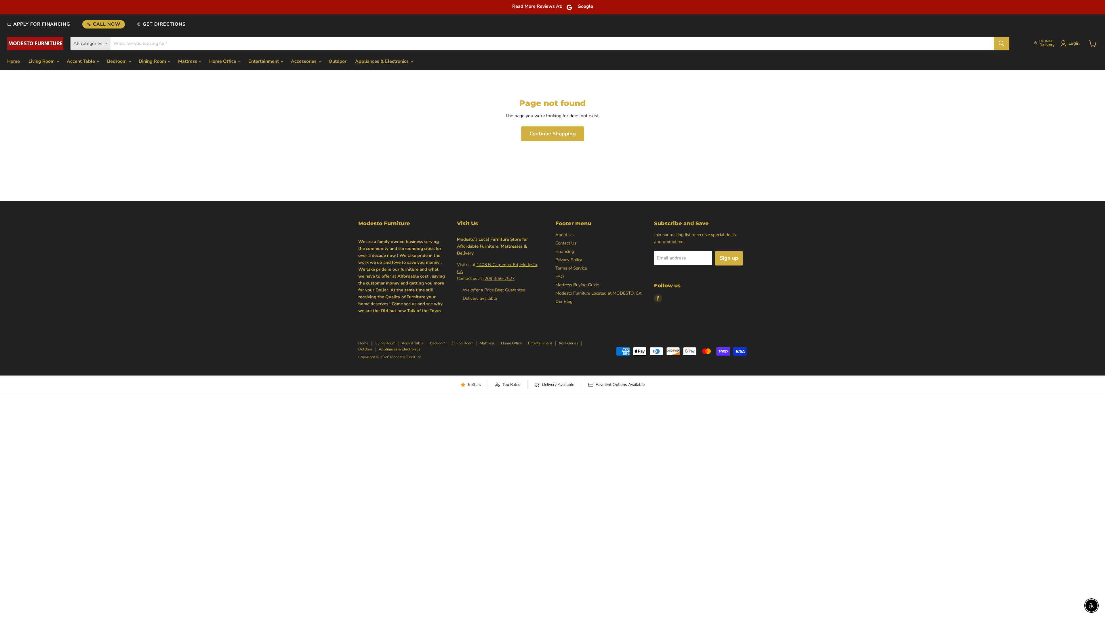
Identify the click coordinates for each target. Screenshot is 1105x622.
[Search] (1001, 43)
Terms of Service (571, 268)
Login (1074, 43)
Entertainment (264, 61)
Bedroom (117, 61)
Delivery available (480, 298)
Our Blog (564, 301)
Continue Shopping (552, 133)
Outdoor (337, 61)
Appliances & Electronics (382, 61)
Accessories (304, 61)
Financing (564, 251)
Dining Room (153, 61)
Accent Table (81, 61)
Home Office (223, 61)
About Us (564, 235)
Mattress (188, 61)
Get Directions (164, 24)
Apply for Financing (41, 24)
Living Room (42, 61)
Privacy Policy (568, 260)
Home (13, 61)
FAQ (559, 276)
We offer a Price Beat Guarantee (494, 290)
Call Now (107, 24)
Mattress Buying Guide (577, 285)
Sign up (729, 258)
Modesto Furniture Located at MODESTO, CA (598, 293)
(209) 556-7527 (499, 278)
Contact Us (565, 243)
